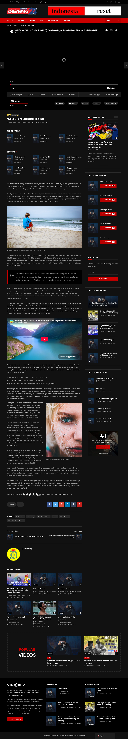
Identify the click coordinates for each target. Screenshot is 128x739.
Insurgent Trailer (64, 589)
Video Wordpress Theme (15, 521)
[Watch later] (115, 2)
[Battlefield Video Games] (91, 381)
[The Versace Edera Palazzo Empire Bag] (93, 344)
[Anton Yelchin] (36, 159)
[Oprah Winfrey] (10, 170)
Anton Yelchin (45, 157)
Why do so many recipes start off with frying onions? (32, 2)
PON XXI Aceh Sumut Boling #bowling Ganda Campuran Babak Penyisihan (17, 591)
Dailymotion (20, 517)
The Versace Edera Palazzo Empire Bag (107, 340)
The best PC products (104, 419)
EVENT (42, 20)
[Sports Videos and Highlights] (91, 401)
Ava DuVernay (19, 136)
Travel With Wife (106, 224)
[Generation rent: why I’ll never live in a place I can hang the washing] (51, 721)
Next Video (78, 531)
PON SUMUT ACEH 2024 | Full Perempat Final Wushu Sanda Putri (108, 327)
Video (54, 517)
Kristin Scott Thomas (74, 157)
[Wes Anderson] (36, 138)
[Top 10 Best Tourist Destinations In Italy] (2, 65)
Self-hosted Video (43, 517)
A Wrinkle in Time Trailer (67, 617)
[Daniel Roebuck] (62, 138)
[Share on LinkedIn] (67, 504)
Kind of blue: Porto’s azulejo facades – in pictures (68, 704)
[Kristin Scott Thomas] (62, 159)
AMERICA (86, 657)
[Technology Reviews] (91, 411)
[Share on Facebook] (49, 504)
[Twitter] (111, 2)
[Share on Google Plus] (61, 504)
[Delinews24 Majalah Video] (22, 10)
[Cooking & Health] (93, 214)
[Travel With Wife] (93, 228)
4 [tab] (105, 165)
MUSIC (49, 657)
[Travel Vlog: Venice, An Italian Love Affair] (79, 537)
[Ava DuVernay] (10, 138)
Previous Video (12, 531)
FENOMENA (21, 20)
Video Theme (64, 517)
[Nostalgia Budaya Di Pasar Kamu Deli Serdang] (93, 315)
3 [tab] (103, 165)
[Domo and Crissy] (93, 186)
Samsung (31, 517)
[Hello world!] (51, 693)
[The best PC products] (91, 421)
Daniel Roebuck (72, 136)
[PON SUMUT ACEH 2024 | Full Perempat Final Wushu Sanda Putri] (93, 330)
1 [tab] (99, 165)
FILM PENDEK (66, 20)
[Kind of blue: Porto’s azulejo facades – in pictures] (51, 707)
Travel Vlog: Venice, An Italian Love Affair (61, 536)
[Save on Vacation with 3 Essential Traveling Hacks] (90, 721)
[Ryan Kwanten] (36, 170)
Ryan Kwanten (45, 168)
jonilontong (13, 122)
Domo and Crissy (106, 182)
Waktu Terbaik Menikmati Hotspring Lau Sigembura (42, 618)
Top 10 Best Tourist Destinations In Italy (28, 536)
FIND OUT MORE (14, 719)
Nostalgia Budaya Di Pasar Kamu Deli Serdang (109, 312)
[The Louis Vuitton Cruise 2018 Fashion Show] (93, 358)
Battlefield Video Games (105, 378)
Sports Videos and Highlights (106, 399)
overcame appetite (58, 196)
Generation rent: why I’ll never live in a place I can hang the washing (69, 719)
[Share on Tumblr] (73, 504)
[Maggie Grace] (62, 170)
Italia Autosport (105, 238)
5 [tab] (107, 165)
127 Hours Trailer (39, 589)
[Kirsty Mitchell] (10, 159)
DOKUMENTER (53, 20)
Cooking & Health (106, 210)
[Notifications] (119, 2)
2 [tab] (101, 165)
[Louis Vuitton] (91, 391)
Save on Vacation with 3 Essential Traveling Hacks (106, 718)
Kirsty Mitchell (19, 157)
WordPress (82, 736)
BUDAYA (33, 20)
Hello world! (62, 689)
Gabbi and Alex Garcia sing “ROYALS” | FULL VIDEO (64, 661)
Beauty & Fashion (106, 196)
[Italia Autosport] (93, 242)
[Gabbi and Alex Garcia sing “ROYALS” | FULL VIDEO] (103, 302)
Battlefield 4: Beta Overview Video (107, 690)
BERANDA (10, 20)
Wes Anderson (45, 136)
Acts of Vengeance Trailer (16, 617)
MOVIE (15, 25)
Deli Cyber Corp (66, 736)
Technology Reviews (103, 409)
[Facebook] (107, 2)
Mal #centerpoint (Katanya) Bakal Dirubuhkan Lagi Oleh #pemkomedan (100, 144)
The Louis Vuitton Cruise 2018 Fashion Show (108, 354)
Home (9, 25)
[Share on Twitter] (55, 504)
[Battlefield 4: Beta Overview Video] (90, 693)
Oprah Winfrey (19, 168)
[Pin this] (79, 504)
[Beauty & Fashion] (93, 200)
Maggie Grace (71, 168)
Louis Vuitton (100, 389)
